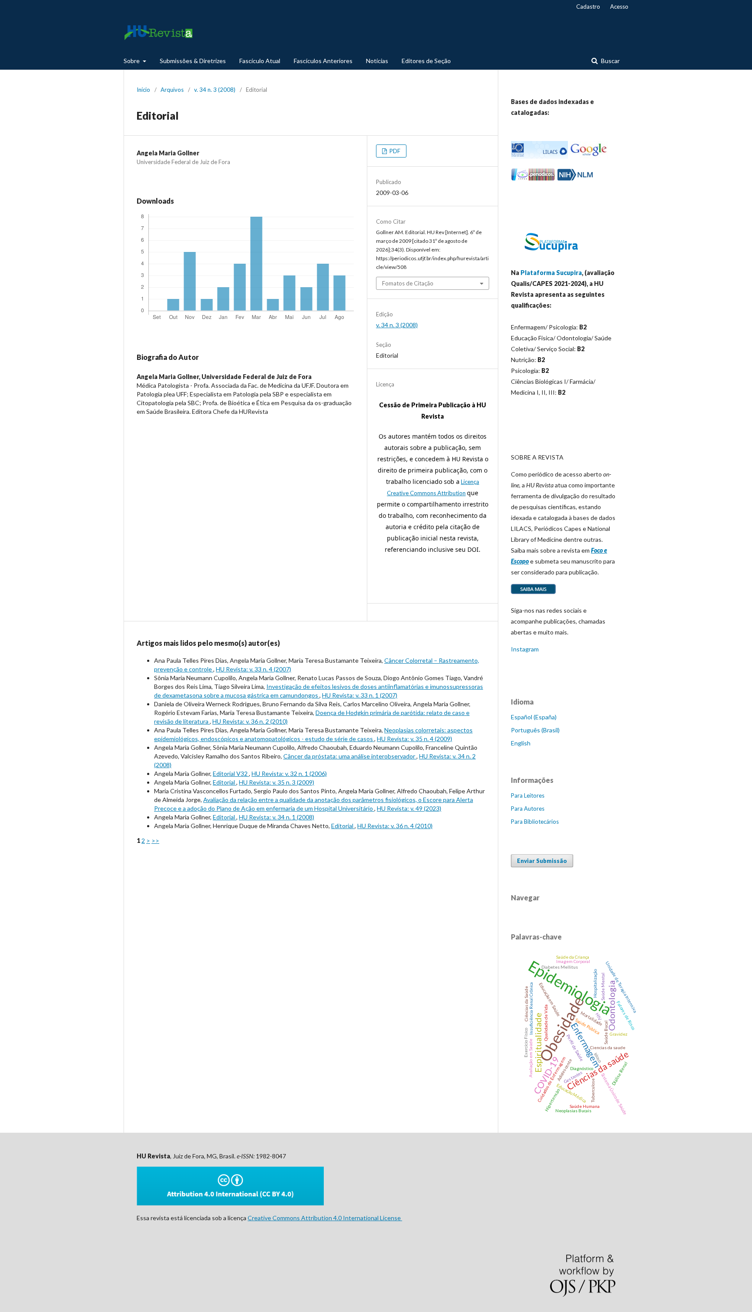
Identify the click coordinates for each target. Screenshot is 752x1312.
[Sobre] (533, 593)
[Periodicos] (533, 178)
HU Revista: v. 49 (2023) (409, 808)
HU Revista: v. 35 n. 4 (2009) (414, 738)
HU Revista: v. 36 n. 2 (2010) (250, 721)
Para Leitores (527, 795)
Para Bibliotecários (535, 821)
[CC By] (230, 1203)
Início (143, 89)
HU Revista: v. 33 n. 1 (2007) (359, 695)
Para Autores (527, 808)
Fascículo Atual (259, 60)
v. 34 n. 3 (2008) (214, 89)
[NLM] (575, 178)
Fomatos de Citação (407, 283)
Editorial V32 (231, 773)
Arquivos (172, 89)
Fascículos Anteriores (323, 60)
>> (155, 840)
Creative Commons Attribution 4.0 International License (325, 1217)
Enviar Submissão (542, 860)
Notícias (377, 60)
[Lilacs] (539, 156)
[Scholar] (588, 156)
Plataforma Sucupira (551, 272)
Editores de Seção (426, 60)
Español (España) (534, 717)
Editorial (224, 782)
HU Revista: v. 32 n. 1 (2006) (289, 773)
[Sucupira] (551, 255)
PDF (394, 151)
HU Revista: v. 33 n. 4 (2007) (253, 669)
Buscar (610, 60)
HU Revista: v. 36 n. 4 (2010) (395, 825)
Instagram (525, 649)
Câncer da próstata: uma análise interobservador (349, 756)
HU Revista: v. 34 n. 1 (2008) (276, 817)
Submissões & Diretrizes (193, 60)
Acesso (619, 6)
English (520, 743)
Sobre (132, 60)
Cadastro (588, 6)
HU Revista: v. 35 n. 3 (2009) (276, 782)
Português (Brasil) (535, 730)
